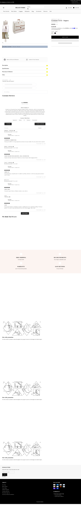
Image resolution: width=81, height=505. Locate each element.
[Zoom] (19, 25)
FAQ (3, 74)
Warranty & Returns (7, 71)
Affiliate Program (5, 489)
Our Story (4, 484)
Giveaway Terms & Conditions (8, 494)
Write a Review (41, 124)
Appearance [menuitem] (15, 120)
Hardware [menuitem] (28, 120)
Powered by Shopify (40, 501)
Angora (52, 33)
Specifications (5, 68)
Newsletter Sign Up (6, 492)
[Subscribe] (4, 474)
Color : (54, 31)
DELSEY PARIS (20, 7)
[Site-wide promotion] (22, 308)
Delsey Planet (4, 486)
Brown (55, 33)
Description (5, 65)
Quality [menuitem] (20, 120)
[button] (65, 40)
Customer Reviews (5, 491)
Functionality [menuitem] (34, 120)
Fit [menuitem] (24, 120)
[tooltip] (28, 107)
